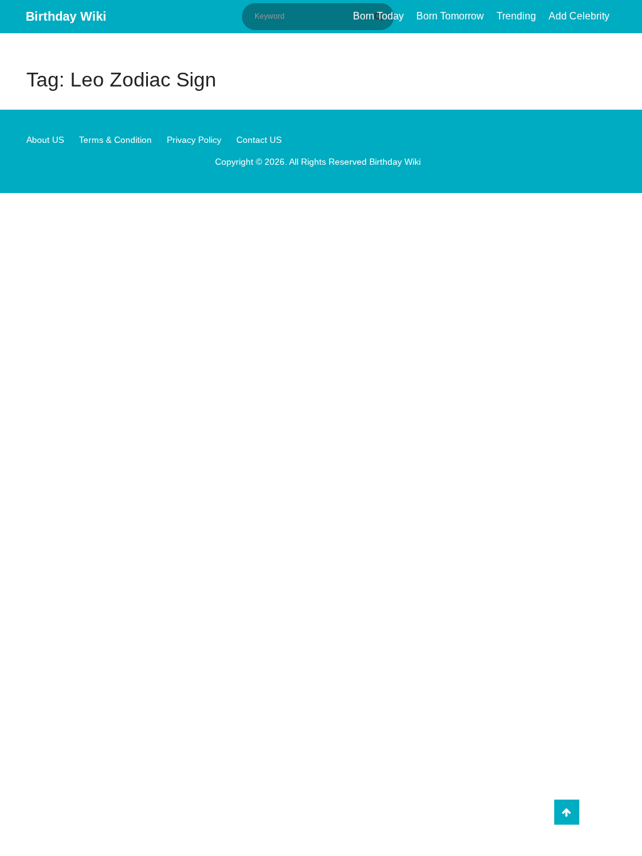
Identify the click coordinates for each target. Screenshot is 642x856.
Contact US (259, 140)
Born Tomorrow (450, 16)
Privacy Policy (194, 140)
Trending (516, 16)
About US (45, 140)
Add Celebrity (579, 16)
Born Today (378, 16)
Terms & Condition (115, 140)
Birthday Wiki (66, 16)
